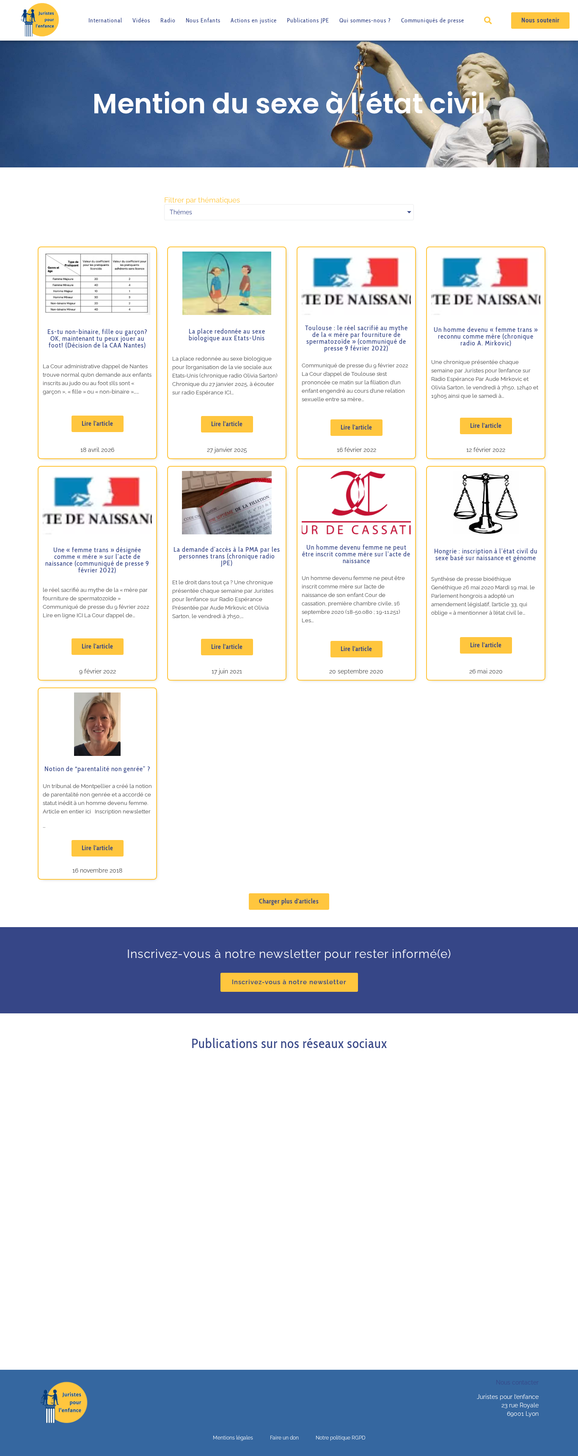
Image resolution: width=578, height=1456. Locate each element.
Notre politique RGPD (341, 1438)
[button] (488, 20)
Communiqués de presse (432, 20)
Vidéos (141, 20)
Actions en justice (254, 20)
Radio (168, 20)
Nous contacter (517, 1382)
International (105, 20)
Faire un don (284, 1438)
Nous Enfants (203, 20)
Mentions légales (233, 1438)
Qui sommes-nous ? (365, 20)
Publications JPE (308, 20)
